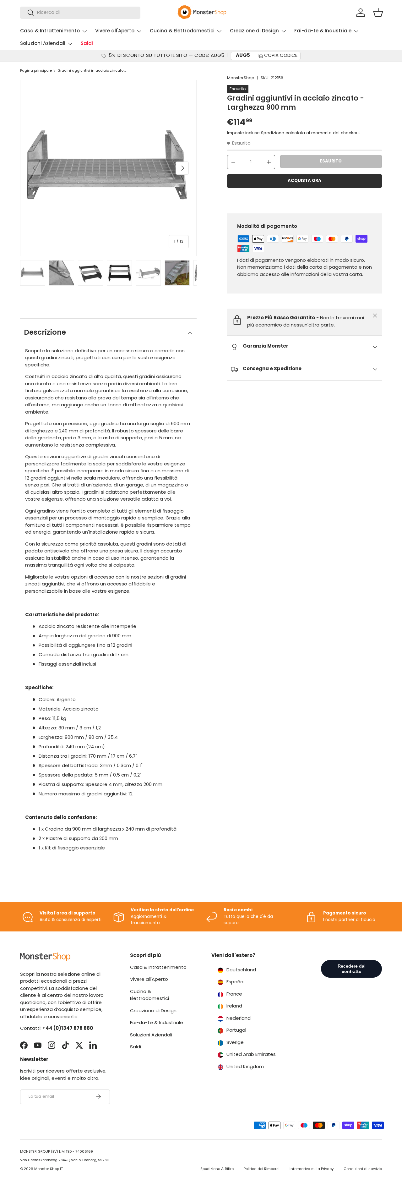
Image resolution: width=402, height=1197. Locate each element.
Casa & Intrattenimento (50, 31)
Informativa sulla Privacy (312, 1169)
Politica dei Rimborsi (262, 1169)
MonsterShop (240, 78)
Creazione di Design (254, 31)
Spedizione (272, 133)
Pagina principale (36, 71)
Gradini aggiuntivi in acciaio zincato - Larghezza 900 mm (92, 71)
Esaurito (331, 161)
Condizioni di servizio (363, 1169)
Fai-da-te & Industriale (322, 31)
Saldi (87, 43)
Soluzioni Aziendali (42, 43)
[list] (108, 168)
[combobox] (80, 13)
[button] (378, 12)
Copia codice (280, 55)
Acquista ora (304, 181)
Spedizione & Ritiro (217, 1169)
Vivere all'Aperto (114, 31)
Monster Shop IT (48, 1169)
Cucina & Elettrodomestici (182, 31)
